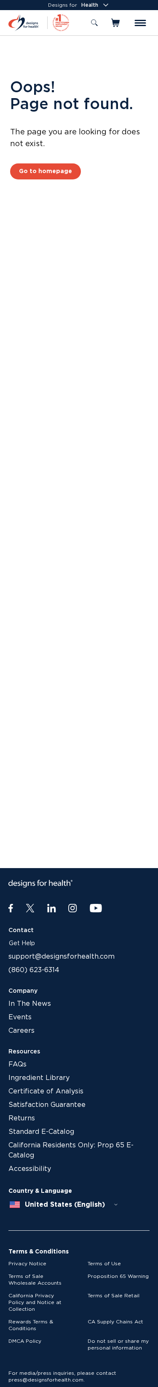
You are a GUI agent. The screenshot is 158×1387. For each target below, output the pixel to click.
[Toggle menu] (140, 22)
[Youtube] (96, 908)
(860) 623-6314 (33, 970)
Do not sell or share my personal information (118, 1344)
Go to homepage (45, 171)
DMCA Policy (24, 1341)
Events (20, 1017)
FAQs (17, 1064)
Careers (21, 1030)
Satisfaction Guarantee (47, 1104)
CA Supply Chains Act (115, 1321)
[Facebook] (10, 908)
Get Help (22, 943)
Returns (21, 1118)
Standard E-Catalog (41, 1131)
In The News (29, 1003)
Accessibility (29, 1168)
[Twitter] (30, 908)
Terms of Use (104, 1263)
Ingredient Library (39, 1077)
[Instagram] (72, 908)
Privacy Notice (27, 1263)
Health (89, 5)
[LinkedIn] (51, 908)
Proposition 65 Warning (118, 1276)
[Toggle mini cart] (116, 22)
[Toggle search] (94, 22)
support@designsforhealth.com (61, 956)
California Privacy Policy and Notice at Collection (35, 1302)
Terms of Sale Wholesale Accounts (35, 1279)
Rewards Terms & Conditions (30, 1325)
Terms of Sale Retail (113, 1295)
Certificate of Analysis (45, 1091)
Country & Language (40, 1191)
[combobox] (64, 1204)
